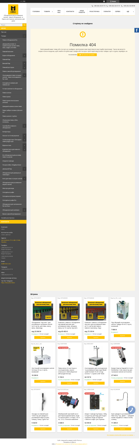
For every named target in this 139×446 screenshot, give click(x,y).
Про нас (3, 32)
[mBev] (13, 9)
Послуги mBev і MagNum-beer (12, 165)
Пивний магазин (8, 51)
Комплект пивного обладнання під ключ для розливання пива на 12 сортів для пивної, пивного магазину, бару (95, 325)
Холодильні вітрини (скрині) (11, 196)
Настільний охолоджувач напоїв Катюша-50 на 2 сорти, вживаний (43, 370)
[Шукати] (24, 24)
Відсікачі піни (7, 145)
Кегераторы (6, 132)
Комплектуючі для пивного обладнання (11, 150)
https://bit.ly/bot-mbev (8, 283)
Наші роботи (82, 11)
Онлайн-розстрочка (7, 218)
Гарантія (107, 11)
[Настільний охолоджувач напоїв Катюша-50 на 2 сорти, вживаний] (43, 356)
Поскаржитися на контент (63, 444)
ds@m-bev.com (6, 264)
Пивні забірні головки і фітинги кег (12, 111)
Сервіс (117, 11)
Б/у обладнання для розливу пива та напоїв (12, 156)
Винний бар (6, 63)
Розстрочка (94, 11)
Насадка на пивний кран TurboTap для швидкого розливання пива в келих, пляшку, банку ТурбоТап (40, 416)
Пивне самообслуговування (12, 71)
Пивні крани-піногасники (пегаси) (11, 101)
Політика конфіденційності (79, 444)
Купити (43, 337)
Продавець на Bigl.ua (69, 442)
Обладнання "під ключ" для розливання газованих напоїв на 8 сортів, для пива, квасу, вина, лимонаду (42, 325)
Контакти (70, 11)
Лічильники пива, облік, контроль (10, 121)
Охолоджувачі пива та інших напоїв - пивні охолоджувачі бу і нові (12, 77)
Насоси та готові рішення (11, 136)
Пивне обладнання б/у (10, 40)
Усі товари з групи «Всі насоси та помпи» (120, 435)
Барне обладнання (9, 55)
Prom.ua (79, 440)
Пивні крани (6, 97)
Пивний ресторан (8, 67)
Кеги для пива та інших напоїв (12, 178)
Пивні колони (7, 93)
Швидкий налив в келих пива (12, 106)
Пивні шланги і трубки (10, 116)
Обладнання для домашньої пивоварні (12, 174)
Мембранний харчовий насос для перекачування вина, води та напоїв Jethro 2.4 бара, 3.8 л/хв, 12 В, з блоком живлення (69, 416)
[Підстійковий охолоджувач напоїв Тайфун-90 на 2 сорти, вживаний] (122, 310)
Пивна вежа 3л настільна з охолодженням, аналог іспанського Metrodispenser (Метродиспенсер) (67, 371)
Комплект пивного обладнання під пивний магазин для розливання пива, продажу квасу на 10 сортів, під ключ (69, 325)
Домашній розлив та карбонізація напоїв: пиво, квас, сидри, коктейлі (11, 45)
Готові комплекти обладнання (12, 89)
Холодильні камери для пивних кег (10, 84)
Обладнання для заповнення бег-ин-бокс (12, 205)
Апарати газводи (8, 161)
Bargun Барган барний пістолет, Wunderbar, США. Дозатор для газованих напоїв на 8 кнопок (122, 370)
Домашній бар (7, 169)
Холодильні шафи (8, 192)
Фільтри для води (8, 188)
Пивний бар (6, 59)
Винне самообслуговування (12, 214)
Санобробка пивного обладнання (9, 127)
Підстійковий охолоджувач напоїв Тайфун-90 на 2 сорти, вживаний (121, 324)
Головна (36, 11)
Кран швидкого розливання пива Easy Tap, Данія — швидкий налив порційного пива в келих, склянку (122, 416)
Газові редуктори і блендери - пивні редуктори (12, 140)
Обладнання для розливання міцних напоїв (12, 183)
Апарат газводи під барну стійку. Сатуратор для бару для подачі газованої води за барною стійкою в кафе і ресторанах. (96, 416)
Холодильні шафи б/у (9, 200)
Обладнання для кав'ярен (11, 210)
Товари (3, 36)
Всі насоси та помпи (88, 55)
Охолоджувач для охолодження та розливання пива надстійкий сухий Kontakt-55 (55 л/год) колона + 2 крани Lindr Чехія (96, 371)
